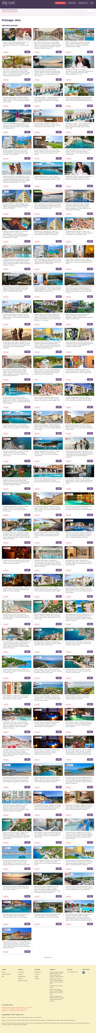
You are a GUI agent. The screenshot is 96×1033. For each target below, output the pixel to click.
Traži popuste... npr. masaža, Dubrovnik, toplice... (77, 10)
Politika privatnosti (6, 974)
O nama (4, 972)
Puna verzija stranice (60, 2)
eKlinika (36, 976)
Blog (92, 2)
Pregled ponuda (72, 2)
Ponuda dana (38, 972)
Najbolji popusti (21, 976)
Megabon (37, 978)
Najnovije (20, 978)
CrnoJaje (37, 974)
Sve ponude (21, 972)
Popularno (20, 974)
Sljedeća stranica (48, 957)
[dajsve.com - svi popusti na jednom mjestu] (9, 3)
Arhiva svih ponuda (22, 980)
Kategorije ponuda (83, 2)
